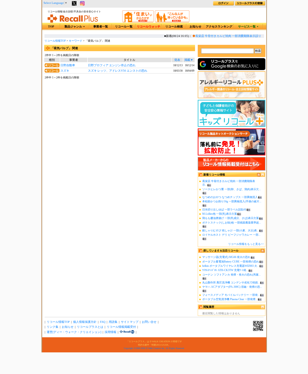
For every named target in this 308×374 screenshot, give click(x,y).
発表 (177, 60)
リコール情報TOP (55, 40)
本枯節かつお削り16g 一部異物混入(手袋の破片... (231, 201)
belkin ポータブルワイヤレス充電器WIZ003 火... (230, 266)
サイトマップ (129, 322)
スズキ (64, 70)
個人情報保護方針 (85, 322)
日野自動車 (67, 65)
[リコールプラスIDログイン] (223, 4)
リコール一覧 (124, 26)
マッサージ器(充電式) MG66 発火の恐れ (226, 257)
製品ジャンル (74, 26)
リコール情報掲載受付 (121, 326)
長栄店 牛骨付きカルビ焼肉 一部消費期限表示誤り (226, 36)
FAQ (102, 322)
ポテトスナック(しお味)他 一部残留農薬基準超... (231, 222)
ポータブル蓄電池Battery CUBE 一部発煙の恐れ (230, 261)
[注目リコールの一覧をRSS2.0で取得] (262, 251)
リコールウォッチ (148, 26)
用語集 (113, 322)
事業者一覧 (100, 26)
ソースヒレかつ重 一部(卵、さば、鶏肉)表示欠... (231, 189)
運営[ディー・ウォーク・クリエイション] (74, 332)
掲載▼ (188, 60)
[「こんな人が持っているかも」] (172, 21)
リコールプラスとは (90, 326)
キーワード (75, 40)
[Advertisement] (119, 116)
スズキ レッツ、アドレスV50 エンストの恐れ (117, 70)
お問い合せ (149, 322)
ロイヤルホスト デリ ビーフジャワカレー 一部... (231, 234)
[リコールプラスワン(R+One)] (127, 332)
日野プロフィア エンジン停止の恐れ (112, 65)
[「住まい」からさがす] (138, 21)
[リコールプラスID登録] (250, 4)
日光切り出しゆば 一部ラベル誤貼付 (224, 209)
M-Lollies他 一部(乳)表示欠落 (219, 213)
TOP (51, 26)
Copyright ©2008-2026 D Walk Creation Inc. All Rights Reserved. (154, 348)
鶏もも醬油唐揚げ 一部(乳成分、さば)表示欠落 (230, 218)
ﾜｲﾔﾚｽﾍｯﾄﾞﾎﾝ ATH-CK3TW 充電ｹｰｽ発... (225, 270)
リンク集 (52, 326)
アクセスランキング (219, 26)
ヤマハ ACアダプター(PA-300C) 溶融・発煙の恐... (232, 286)
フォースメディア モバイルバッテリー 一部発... (231, 295)
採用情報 (110, 332)
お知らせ (195, 26)
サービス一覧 (248, 26)
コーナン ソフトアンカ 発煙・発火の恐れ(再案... (231, 274)
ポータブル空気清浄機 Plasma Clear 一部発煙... (229, 299)
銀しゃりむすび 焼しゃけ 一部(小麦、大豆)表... (230, 230)
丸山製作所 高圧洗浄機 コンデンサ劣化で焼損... (231, 282)
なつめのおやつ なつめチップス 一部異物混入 (230, 197)
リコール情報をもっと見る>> (246, 244)
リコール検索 (174, 26)
